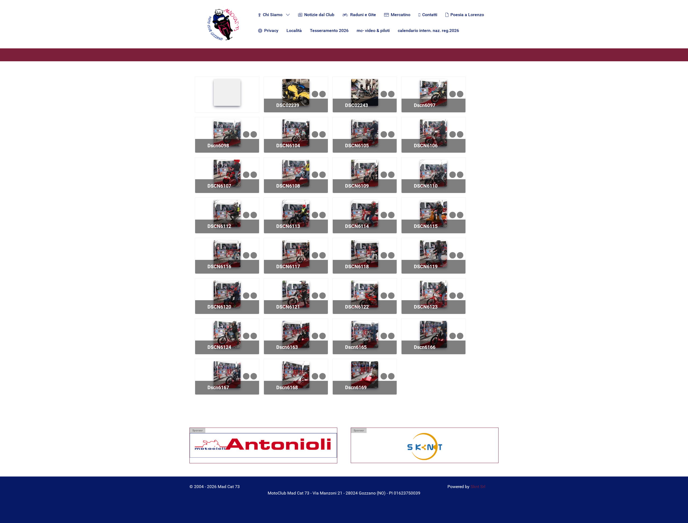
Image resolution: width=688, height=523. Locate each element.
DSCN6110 (426, 186)
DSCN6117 (288, 266)
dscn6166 (424, 347)
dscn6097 (424, 105)
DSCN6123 (426, 307)
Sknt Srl (478, 486)
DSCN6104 (288, 145)
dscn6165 (356, 347)
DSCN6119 (426, 266)
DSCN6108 (288, 186)
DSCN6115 (426, 226)
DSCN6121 (288, 307)
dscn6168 (287, 387)
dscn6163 (287, 347)
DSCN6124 (219, 347)
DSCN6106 (426, 145)
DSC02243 (356, 105)
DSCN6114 (357, 226)
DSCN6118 (357, 266)
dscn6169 (356, 387)
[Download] (322, 93)
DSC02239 (287, 105)
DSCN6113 (288, 226)
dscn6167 (218, 387)
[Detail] (315, 93)
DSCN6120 (219, 307)
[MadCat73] (223, 24)
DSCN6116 (219, 266)
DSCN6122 (357, 307)
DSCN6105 (357, 145)
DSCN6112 (219, 226)
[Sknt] (424, 446)
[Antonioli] (263, 446)
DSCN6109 (357, 186)
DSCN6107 (219, 186)
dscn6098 (218, 145)
